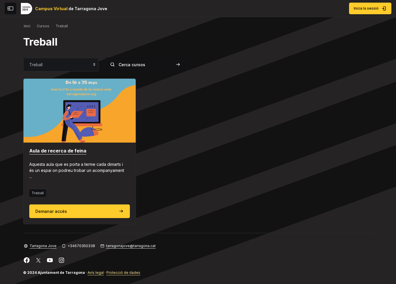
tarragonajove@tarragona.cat (131, 246)
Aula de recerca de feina (57, 151)
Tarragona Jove (43, 246)
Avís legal (96, 272)
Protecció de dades (123, 272)
